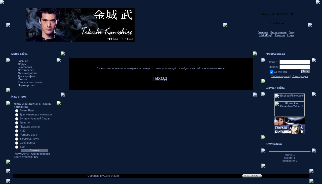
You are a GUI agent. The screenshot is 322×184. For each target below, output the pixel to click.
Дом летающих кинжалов (36, 114)
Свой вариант (28, 142)
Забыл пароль (280, 76)
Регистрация (278, 32)
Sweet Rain (27, 110)
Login (290, 35)
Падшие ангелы (30, 126)
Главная (263, 32)
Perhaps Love (28, 134)
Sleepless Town (29, 138)
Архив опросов (40, 153)
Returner (25, 122)
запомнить (281, 71)
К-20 (22, 130)
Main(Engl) (265, 35)
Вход (292, 32)
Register (280, 35)
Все (22, 146)
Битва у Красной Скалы (35, 118)
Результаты (21, 153)
